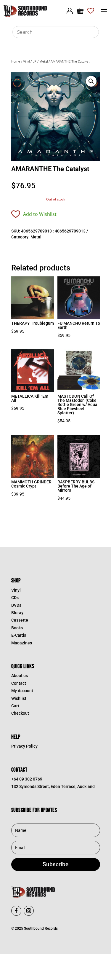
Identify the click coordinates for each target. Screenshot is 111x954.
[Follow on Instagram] (29, 911)
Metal (43, 61)
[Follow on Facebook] (16, 911)
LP (34, 61)
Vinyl (26, 61)
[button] (91, 81)
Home (15, 61)
